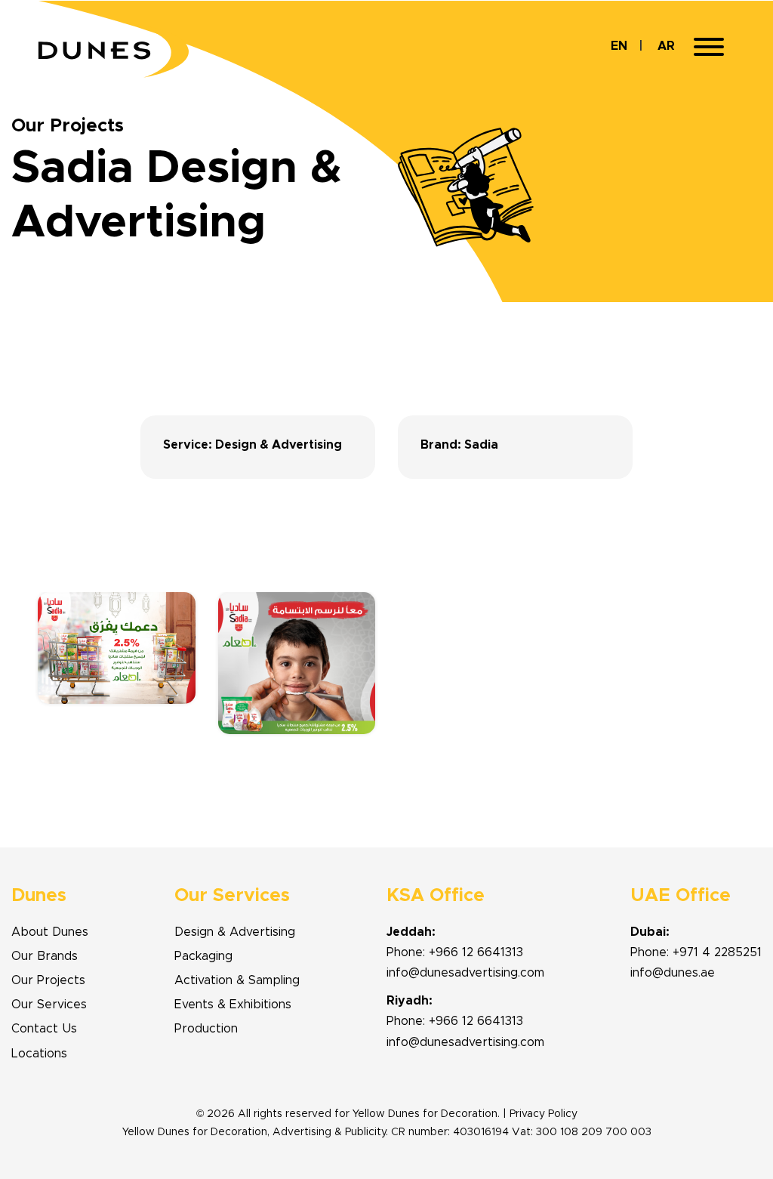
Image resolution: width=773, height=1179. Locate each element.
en (619, 46)
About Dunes (49, 932)
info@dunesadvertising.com (465, 973)
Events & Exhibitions (232, 1004)
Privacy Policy (543, 1114)
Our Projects (48, 980)
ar (666, 46)
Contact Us (44, 1029)
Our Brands (44, 956)
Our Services (49, 1004)
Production (206, 1029)
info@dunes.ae (672, 973)
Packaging (203, 956)
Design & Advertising (234, 932)
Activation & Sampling (237, 980)
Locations (39, 1054)
